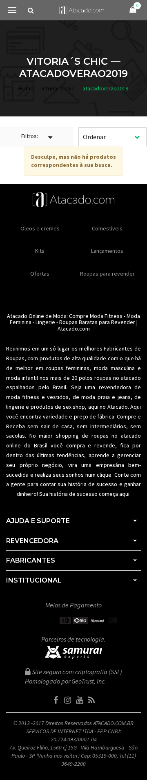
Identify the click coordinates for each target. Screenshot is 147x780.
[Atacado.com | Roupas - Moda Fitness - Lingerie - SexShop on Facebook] (56, 700)
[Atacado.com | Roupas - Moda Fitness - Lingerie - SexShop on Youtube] (79, 700)
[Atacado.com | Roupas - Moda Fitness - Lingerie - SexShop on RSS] (91, 700)
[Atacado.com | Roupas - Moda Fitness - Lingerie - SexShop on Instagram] (67, 700)
